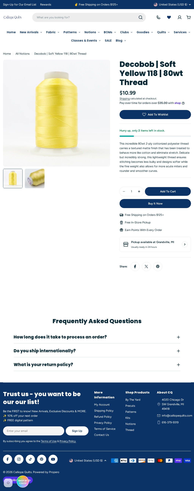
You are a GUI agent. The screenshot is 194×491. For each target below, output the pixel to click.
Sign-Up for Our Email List (19, 4)
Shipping (125, 98)
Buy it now (155, 203)
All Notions (23, 53)
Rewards (45, 4)
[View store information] (185, 244)
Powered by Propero (46, 472)
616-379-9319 (170, 422)
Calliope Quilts (22, 472)
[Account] (179, 17)
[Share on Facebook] (135, 266)
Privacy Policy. (67, 441)
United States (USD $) (173, 4)
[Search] (140, 17)
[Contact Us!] (158, 17)
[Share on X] (146, 266)
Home (7, 53)
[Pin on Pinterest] (157, 266)
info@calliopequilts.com (177, 415)
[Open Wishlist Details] (169, 17)
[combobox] (89, 17)
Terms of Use (49, 441)
